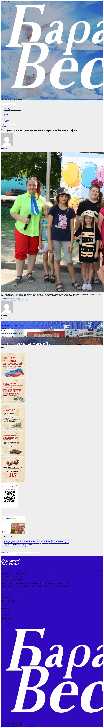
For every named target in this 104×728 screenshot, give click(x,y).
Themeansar (32, 726)
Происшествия (8, 118)
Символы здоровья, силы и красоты (11, 333)
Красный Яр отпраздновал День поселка (12, 298)
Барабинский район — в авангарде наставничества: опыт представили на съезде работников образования (33, 541)
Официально (7, 121)
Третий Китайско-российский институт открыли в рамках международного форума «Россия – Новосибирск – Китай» (36, 543)
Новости (6, 108)
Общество (7, 113)
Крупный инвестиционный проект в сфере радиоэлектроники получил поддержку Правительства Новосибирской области (38, 540)
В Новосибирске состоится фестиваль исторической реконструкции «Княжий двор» (25, 341)
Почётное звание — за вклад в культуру (12, 325)
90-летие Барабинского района (12, 110)
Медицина (7, 114)
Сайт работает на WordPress (8, 726)
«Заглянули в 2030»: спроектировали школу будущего (19, 544)
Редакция (5, 148)
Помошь (6, 120)
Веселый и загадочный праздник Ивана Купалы (14, 300)
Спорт (5, 117)
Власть (6, 111)
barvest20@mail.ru (5, 615)
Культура (6, 115)
